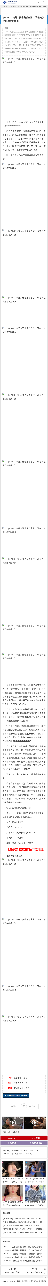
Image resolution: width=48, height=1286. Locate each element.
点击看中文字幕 (20, 1078)
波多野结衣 (12, 1143)
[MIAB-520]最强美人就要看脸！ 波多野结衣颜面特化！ (12, 1205)
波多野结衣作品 (36, 1143)
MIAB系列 (36, 1138)
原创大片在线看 (20, 1088)
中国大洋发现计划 (23, 1281)
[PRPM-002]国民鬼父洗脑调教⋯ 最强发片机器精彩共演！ (25, 1254)
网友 (16, 1154)
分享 (33, 1106)
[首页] (45, 1269)
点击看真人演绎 (20, 1083)
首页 (5, 6)
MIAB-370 (16, 822)
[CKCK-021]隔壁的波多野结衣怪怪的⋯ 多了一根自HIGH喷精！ (34, 1182)
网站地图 (42, 1281)
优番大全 (12, 6)
